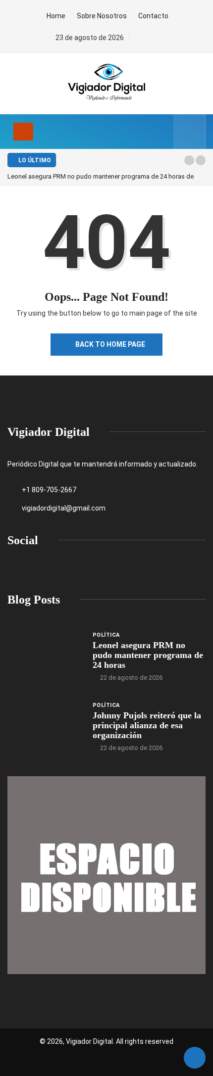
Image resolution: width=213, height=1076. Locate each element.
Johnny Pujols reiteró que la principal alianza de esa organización (147, 725)
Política (106, 635)
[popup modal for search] (189, 131)
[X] (155, 38)
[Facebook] (138, 38)
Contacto (153, 16)
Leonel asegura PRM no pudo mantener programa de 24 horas (148, 655)
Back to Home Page (110, 344)
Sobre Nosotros (102, 16)
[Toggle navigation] (23, 131)
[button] (189, 160)
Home (56, 16)
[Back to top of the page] (195, 1058)
